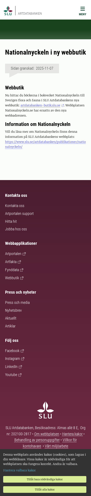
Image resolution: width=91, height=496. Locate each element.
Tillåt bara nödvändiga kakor (45, 479)
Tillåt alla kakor (45, 489)
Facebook (12, 350)
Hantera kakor (72, 434)
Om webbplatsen (46, 434)
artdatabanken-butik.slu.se (40, 105)
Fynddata (12, 270)
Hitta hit (11, 221)
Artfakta (11, 261)
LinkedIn (11, 366)
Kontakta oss (14, 205)
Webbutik (12, 278)
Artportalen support (19, 213)
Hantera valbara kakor (19, 470)
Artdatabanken (30, 13)
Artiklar (10, 326)
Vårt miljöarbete (56, 446)
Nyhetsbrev (13, 310)
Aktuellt (10, 318)
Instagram (12, 358)
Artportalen (13, 253)
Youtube (11, 374)
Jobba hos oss (16, 229)
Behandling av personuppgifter (37, 440)
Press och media (17, 302)
